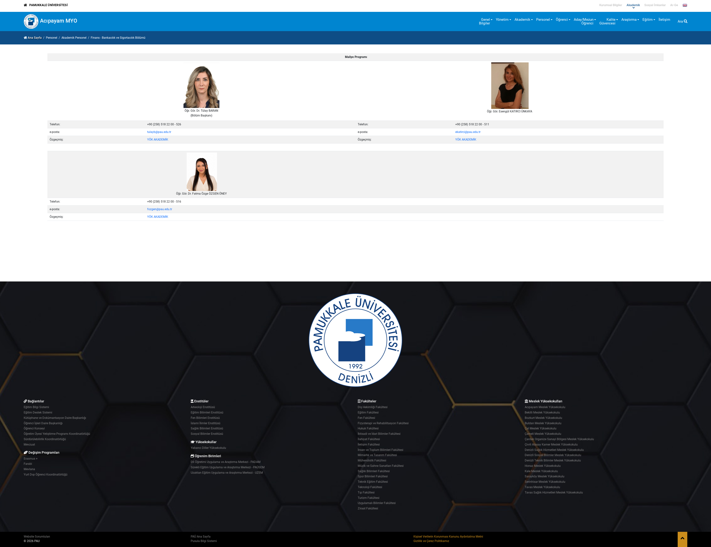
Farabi (28, 464)
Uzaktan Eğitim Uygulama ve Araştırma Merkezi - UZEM (227, 472)
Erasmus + (31, 458)
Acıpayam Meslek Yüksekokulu (545, 407)
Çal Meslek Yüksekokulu (540, 428)
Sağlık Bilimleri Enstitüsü (207, 428)
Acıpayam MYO (58, 21)
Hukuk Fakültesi (368, 428)
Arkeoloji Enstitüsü (203, 407)
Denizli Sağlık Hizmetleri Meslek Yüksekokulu (554, 450)
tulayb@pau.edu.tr (159, 132)
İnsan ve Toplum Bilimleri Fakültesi (380, 450)
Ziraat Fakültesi (368, 508)
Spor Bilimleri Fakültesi (373, 476)
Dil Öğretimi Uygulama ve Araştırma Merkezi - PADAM (226, 462)
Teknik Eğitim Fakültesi (373, 481)
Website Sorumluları (37, 536)
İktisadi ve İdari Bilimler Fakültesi (379, 434)
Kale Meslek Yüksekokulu (541, 471)
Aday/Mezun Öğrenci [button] (583, 21)
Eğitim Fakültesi (368, 412)
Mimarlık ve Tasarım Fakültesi (377, 455)
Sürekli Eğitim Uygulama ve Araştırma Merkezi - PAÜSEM (228, 467)
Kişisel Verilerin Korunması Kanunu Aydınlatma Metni (448, 536)
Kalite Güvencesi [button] (607, 21)
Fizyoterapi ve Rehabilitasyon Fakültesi (383, 423)
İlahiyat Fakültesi (369, 439)
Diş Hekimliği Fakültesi (373, 407)
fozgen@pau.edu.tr (159, 209)
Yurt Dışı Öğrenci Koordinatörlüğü (45, 474)
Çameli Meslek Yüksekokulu (543, 434)
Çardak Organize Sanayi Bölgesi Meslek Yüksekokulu (559, 439)
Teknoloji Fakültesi (370, 487)
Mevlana (29, 469)
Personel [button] (543, 19)
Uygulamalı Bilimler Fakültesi (377, 503)
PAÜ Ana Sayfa (201, 536)
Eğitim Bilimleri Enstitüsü (207, 412)
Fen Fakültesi (366, 418)
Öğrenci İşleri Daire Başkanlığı (43, 423)
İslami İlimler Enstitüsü (205, 423)
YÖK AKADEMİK (157, 139)
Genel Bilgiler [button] (484, 21)
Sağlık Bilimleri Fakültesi (374, 471)
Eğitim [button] (647, 19)
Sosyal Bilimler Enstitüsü (207, 434)
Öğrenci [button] (562, 19)
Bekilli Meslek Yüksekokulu (542, 412)
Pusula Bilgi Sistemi (204, 541)
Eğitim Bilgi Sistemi (36, 407)
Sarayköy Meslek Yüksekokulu (544, 476)
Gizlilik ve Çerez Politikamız (431, 541)
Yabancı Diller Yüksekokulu (208, 448)
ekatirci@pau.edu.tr (467, 132)
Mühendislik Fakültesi (372, 460)
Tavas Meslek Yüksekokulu (542, 487)
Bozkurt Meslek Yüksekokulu (543, 418)
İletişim (664, 19)
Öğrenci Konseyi (34, 428)
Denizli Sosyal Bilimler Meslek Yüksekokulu (553, 455)
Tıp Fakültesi (366, 492)
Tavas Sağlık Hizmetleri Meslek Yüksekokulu (554, 492)
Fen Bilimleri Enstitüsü (205, 418)
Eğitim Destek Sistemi (38, 412)
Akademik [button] (522, 19)
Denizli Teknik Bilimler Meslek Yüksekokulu (553, 460)
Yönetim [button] (502, 19)
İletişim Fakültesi (369, 444)
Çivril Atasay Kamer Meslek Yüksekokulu (551, 444)
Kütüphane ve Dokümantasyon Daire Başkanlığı (55, 418)
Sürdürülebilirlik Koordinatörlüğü (45, 439)
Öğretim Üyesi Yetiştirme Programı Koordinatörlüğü (57, 434)
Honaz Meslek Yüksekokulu (543, 466)
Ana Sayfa (35, 37)
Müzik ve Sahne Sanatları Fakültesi (381, 466)
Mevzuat (29, 444)
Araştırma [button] (629, 19)
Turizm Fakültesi (368, 498)
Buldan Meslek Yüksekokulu (543, 423)
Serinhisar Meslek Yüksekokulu (545, 481)
